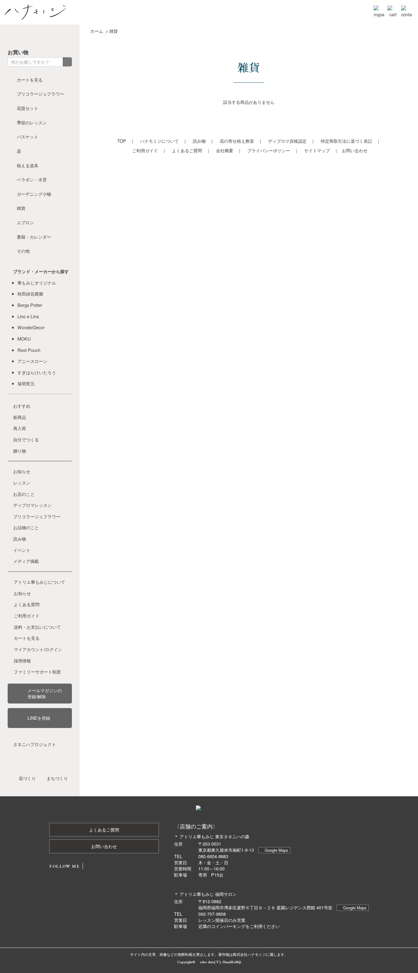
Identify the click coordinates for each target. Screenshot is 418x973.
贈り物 (19, 450)
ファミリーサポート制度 (37, 671)
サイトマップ (317, 150)
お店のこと (24, 494)
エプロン (25, 222)
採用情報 (22, 660)
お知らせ (21, 471)
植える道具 (27, 165)
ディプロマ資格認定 (287, 141)
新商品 (19, 417)
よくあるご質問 (187, 150)
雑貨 (113, 31)
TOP (121, 141)
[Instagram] (34, 36)
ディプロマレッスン (32, 505)
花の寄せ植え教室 (237, 141)
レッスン (21, 482)
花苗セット (27, 108)
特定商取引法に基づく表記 (346, 141)
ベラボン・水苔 (32, 179)
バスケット (27, 136)
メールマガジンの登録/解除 (45, 693)
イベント (21, 550)
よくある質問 (26, 604)
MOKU (24, 338)
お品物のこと (26, 527)
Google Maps (276, 850)
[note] (57, 36)
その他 (23, 250)
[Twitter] (22, 36)
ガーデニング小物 (34, 193)
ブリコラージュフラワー (40, 93)
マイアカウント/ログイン (38, 649)
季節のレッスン (32, 122)
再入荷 (19, 428)
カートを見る (30, 79)
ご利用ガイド (145, 150)
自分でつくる (26, 439)
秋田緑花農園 (30, 293)
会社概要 (224, 150)
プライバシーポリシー (268, 150)
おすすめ (21, 405)
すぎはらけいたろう (36, 372)
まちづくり (57, 778)
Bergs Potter (29, 305)
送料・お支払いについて (37, 627)
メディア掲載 (26, 561)
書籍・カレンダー (34, 236)
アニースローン (32, 361)
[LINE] (69, 36)
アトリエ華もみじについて (39, 582)
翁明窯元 (26, 383)
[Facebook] (10, 36)
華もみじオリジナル (36, 282)
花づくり (27, 778)
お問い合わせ (355, 150)
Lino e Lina (28, 316)
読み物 (199, 141)
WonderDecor (31, 327)
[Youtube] (45, 36)
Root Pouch (28, 350)
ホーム (96, 31)
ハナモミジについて (159, 141)
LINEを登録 (39, 718)
